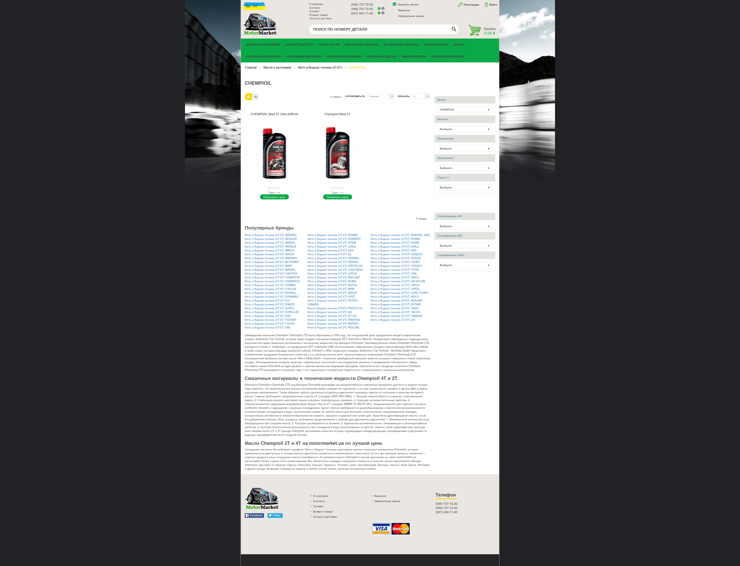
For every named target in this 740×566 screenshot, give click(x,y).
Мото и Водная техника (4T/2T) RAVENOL (334, 320)
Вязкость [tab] (442, 119)
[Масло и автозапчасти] (261, 28)
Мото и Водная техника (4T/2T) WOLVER (396, 300)
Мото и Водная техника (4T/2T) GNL (268, 327)
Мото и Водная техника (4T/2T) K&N (330, 250)
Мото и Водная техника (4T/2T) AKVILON (271, 239)
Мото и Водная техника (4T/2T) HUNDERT (334, 239)
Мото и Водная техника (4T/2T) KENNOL (333, 262)
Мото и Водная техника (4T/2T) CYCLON (270, 289)
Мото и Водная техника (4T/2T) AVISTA (269, 254)
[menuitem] (330, 44)
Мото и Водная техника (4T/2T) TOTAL (395, 269)
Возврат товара (318, 15)
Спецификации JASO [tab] (450, 255)
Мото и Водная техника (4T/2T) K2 (329, 254)
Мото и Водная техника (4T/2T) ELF (267, 300)
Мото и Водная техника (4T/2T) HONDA (332, 235)
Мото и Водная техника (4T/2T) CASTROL (271, 273)
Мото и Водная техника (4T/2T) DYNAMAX (271, 296)
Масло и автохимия (277, 67)
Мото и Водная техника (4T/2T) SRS (393, 250)
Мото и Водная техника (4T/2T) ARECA (269, 250)
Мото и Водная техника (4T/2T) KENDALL (334, 258)
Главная (251, 67)
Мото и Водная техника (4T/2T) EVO (268, 316)
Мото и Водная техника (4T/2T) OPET (331, 296)
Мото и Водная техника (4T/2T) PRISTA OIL (335, 308)
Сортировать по (355, 96)
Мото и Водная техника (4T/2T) (320, 67)
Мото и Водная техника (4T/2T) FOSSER (270, 320)
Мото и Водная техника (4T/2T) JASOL (332, 246)
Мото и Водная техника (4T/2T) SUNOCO (397, 254)
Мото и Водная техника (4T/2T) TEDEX (395, 262)
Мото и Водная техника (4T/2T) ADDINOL (271, 235)
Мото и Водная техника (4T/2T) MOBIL (332, 281)
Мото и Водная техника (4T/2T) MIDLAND (334, 277)
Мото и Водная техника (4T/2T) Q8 (330, 312)
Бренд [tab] (441, 99)
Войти (493, 4)
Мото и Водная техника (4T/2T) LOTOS (332, 273)
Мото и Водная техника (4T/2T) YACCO (395, 312)
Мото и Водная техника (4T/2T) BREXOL (270, 269)
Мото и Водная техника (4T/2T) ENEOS (269, 304)
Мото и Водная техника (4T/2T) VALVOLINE (398, 281)
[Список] (255, 96)
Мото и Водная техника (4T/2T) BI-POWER (272, 262)
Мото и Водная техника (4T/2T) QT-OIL (332, 316)
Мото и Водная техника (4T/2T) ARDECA (270, 246)
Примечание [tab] (445, 158)
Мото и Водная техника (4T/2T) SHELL (395, 246)
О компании (316, 4)
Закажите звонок (408, 4)
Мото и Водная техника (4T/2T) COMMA (270, 285)
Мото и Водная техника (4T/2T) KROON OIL (335, 266)
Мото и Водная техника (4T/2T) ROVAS (395, 239)
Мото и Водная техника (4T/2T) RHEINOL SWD (400, 235)
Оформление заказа (411, 16)
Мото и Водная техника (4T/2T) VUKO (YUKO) (399, 293)
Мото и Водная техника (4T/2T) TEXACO (396, 266)
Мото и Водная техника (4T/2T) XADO (395, 308)
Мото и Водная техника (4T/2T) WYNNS (396, 304)
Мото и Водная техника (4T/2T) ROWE (395, 242)
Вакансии (404, 10)
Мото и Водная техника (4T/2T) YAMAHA (396, 316)
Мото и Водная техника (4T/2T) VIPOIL (395, 289)
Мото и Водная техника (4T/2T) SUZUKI (396, 258)
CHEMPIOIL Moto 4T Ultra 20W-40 (274, 114)
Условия (314, 11)
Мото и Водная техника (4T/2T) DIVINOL (270, 293)
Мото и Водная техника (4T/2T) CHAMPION (272, 277)
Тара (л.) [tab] (443, 177)
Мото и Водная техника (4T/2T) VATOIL (395, 285)
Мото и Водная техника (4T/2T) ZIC (393, 320)
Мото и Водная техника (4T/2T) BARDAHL (271, 258)
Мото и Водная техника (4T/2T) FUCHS (269, 323)
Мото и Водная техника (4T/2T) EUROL (269, 308)
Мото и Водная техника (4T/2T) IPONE (332, 242)
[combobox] (384, 29)
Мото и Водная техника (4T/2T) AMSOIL (270, 242)
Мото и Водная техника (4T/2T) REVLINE (333, 327)
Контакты (314, 7)
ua (255, 6)
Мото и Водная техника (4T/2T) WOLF (395, 296)
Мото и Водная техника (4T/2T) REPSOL (333, 323)
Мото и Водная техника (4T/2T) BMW (268, 266)
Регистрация (471, 4)
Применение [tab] (445, 138)
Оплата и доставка (320, 18)
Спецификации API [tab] (449, 216)
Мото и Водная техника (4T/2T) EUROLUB (271, 312)
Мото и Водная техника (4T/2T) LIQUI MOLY (335, 269)
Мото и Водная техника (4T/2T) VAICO (395, 277)
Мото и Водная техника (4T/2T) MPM (331, 289)
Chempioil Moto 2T (338, 114)
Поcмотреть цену (274, 197)
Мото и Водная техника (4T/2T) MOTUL (332, 285)
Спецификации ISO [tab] (449, 235)
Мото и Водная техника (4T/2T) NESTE (332, 293)
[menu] (370, 50)
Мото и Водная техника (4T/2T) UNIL (394, 273)
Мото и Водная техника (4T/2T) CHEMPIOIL (272, 281)
